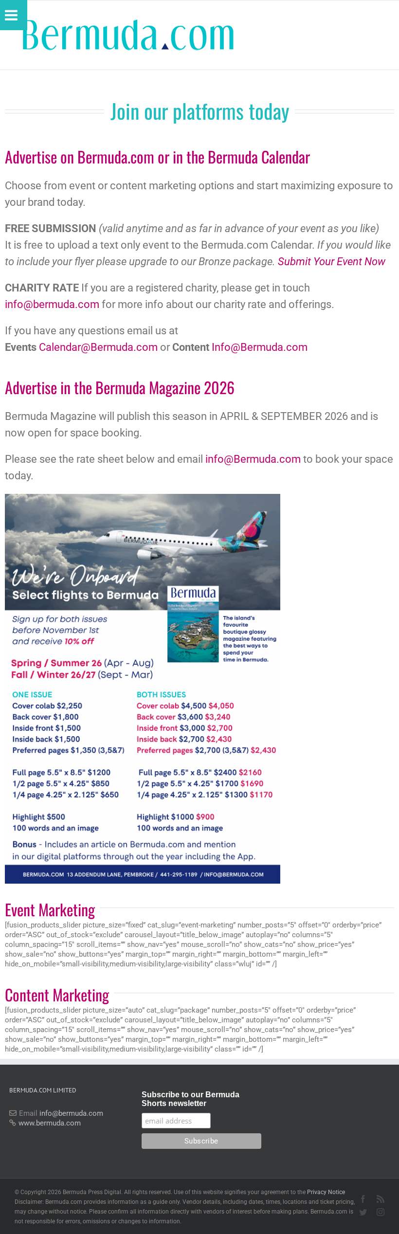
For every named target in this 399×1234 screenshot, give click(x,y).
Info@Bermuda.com (260, 347)
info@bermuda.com (52, 304)
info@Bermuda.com (253, 459)
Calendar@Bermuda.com (98, 347)
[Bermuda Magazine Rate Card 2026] (142, 497)
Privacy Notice (326, 1192)
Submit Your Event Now (331, 261)
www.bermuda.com (49, 1123)
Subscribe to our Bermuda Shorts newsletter (190, 1098)
